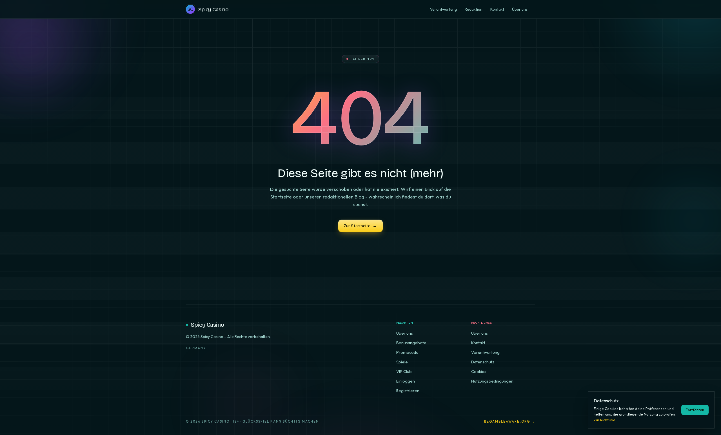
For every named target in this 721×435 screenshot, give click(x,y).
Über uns (404, 333)
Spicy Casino (207, 324)
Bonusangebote (411, 342)
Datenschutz (482, 362)
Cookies (478, 371)
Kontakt (478, 342)
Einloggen (405, 381)
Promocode (407, 352)
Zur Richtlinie (604, 420)
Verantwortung (485, 352)
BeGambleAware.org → (509, 421)
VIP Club (404, 371)
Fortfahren (695, 409)
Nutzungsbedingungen (492, 381)
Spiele (402, 362)
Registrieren (407, 390)
